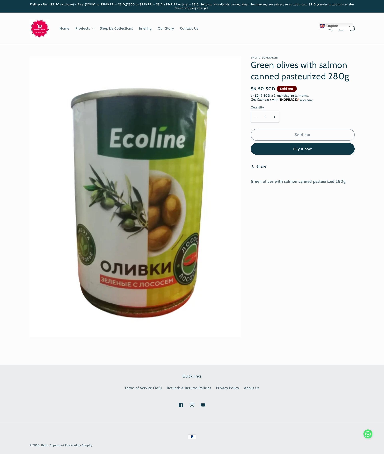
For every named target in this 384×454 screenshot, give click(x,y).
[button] (84, 28)
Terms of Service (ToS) (143, 388)
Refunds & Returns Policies (189, 388)
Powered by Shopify (78, 445)
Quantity (257, 107)
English (331, 26)
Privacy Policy (227, 388)
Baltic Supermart (52, 445)
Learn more (306, 99)
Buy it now (302, 149)
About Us (251, 388)
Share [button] (261, 166)
